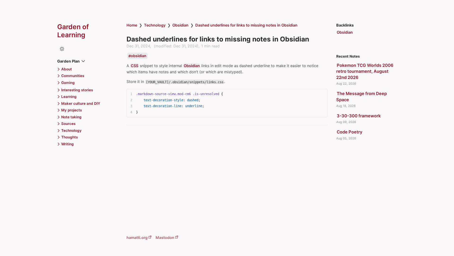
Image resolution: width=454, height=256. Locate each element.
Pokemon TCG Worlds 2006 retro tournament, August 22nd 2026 (364, 71)
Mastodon (165, 237)
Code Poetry (349, 131)
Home (132, 25)
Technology (155, 25)
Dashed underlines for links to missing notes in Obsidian (246, 25)
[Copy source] (322, 94)
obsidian (138, 56)
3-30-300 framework (359, 115)
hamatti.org (137, 237)
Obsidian (180, 25)
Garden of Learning (73, 31)
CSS (134, 65)
